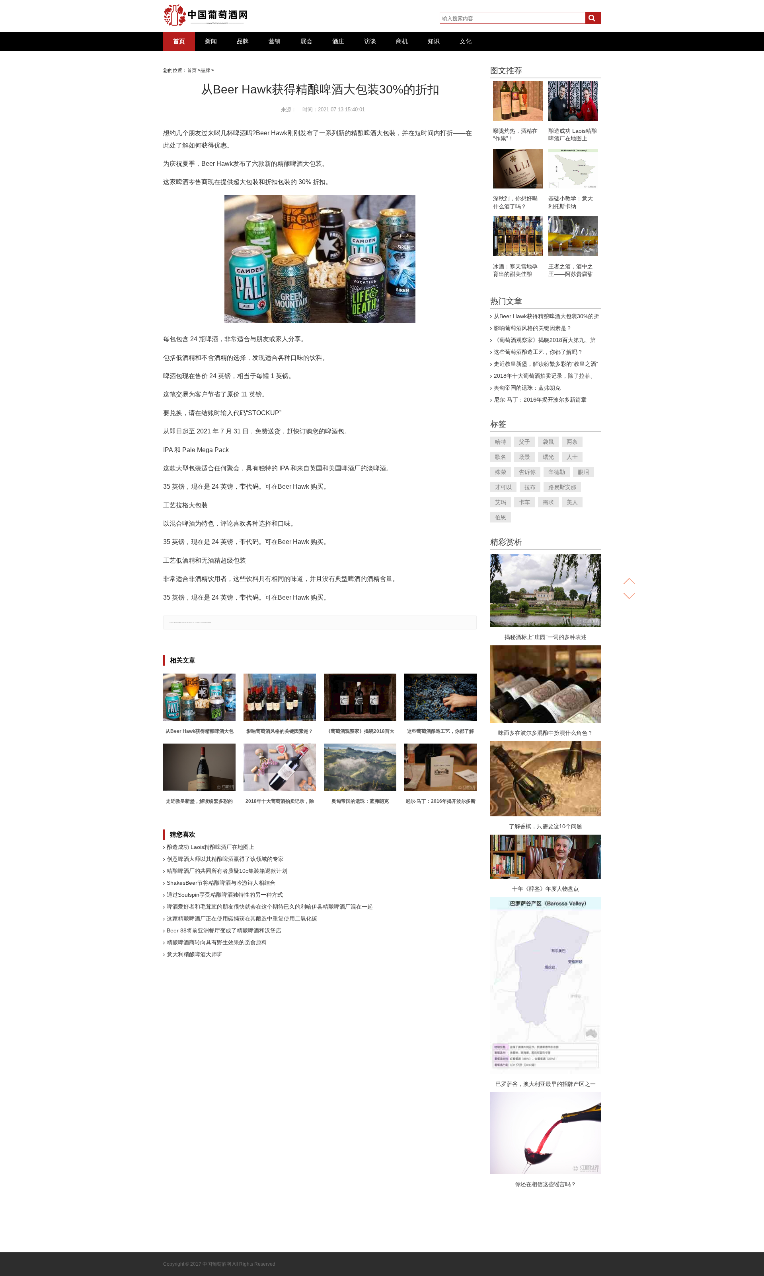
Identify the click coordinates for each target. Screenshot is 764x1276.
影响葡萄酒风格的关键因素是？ (533, 328)
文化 (466, 41)
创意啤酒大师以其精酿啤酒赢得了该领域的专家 (225, 859)
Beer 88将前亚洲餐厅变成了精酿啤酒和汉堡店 (224, 930)
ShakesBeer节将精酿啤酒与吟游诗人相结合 (221, 883)
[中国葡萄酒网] (206, 15)
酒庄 (338, 41)
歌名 (500, 457)
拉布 (530, 487)
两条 (572, 442)
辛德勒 (556, 472)
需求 (548, 502)
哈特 (500, 442)
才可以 (503, 487)
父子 (524, 442)
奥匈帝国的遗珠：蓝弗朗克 (527, 388)
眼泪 (583, 472)
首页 (179, 41)
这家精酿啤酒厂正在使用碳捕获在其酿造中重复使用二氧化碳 (242, 918)
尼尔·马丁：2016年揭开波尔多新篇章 (540, 399)
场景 (524, 457)
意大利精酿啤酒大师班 (194, 954)
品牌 (243, 41)
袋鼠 (548, 442)
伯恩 (500, 517)
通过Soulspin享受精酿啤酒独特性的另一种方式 (225, 894)
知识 (434, 41)
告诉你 (527, 472)
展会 (306, 41)
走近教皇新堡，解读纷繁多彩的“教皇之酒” (546, 364)
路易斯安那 (562, 487)
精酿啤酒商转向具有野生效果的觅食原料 (217, 942)
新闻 (211, 41)
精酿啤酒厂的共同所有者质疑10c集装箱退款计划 (227, 871)
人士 (572, 457)
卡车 (524, 502)
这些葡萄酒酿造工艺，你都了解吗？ (538, 352)
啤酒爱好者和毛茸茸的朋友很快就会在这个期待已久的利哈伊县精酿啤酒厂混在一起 (270, 906)
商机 (402, 41)
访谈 (370, 41)
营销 (275, 41)
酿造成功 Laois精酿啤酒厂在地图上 (210, 847)
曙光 (548, 457)
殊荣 (500, 472)
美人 (572, 502)
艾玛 (500, 502)
